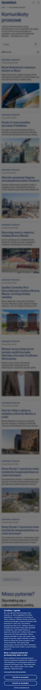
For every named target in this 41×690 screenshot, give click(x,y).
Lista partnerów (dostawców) (15, 672)
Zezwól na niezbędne (20, 683)
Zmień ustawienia (20, 688)
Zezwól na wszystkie (20, 677)
